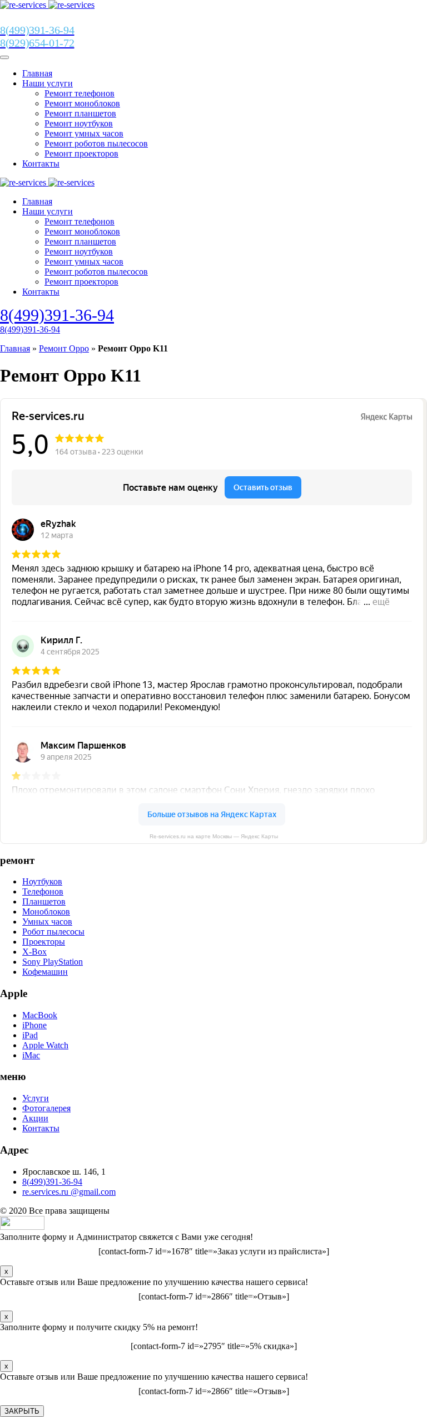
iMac (31, 1055)
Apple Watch (45, 1045)
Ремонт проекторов (81, 153)
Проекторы (43, 941)
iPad (30, 1035)
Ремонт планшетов (80, 113)
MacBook (39, 1015)
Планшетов (44, 901)
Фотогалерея (46, 1108)
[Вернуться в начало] (47, 4)
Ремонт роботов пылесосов (96, 143)
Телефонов (42, 891)
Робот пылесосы (53, 931)
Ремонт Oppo (64, 348)
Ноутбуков (42, 881)
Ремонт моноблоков (82, 103)
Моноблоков (46, 911)
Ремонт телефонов (79, 93)
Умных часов (47, 921)
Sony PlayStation (52, 961)
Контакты (40, 163)
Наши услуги (47, 83)
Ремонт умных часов (83, 133)
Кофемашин (45, 971)
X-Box (34, 951)
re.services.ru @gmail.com (69, 1191)
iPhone (34, 1025)
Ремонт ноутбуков (78, 123)
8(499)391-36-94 (57, 315)
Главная (37, 73)
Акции (35, 1118)
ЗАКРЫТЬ (21, 1411)
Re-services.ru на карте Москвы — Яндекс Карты (214, 836)
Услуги (35, 1098)
